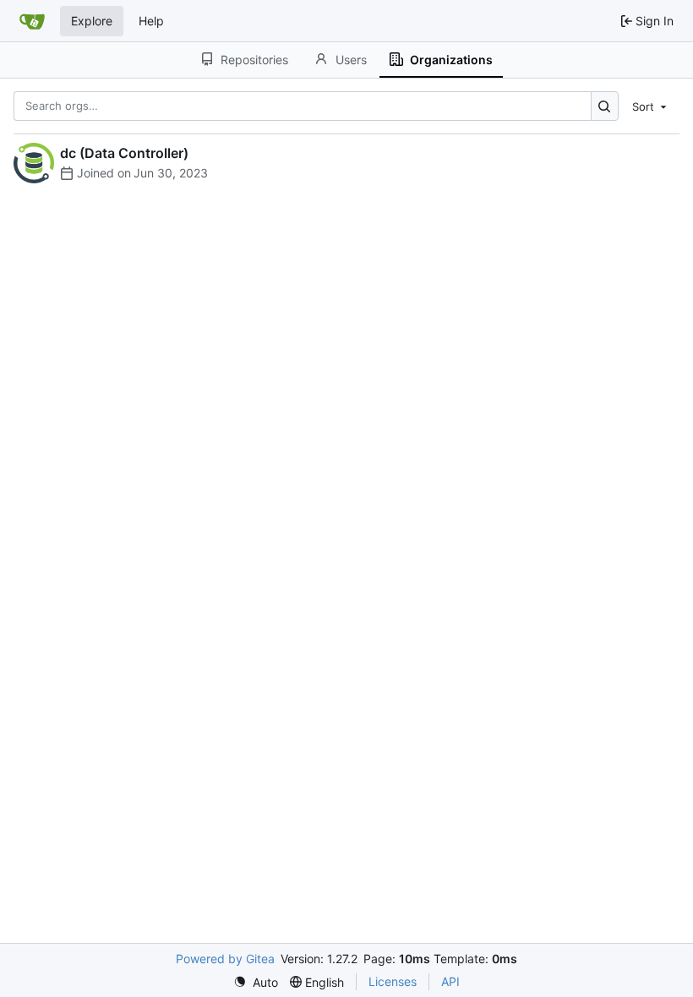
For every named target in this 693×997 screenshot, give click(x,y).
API (450, 981)
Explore (91, 21)
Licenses (392, 981)
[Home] (32, 21)
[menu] (650, 105)
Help (151, 21)
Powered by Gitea (225, 958)
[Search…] (605, 106)
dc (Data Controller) (124, 152)
